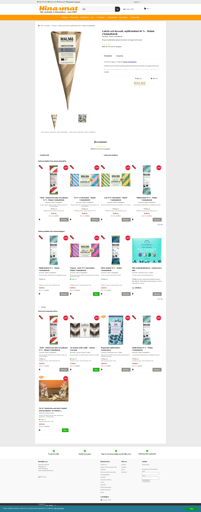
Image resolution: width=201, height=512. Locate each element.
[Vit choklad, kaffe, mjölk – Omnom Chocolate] (72, 317)
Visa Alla (160, 224)
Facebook (71, 2)
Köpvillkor (103, 477)
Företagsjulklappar (105, 474)
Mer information (59, 508)
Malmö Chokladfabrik (115, 36)
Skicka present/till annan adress (108, 472)
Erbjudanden (112, 17)
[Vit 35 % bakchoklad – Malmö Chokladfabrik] (72, 167)
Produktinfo (108, 56)
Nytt (92, 17)
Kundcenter (135, 17)
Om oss (102, 482)
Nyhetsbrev (103, 484)
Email (143, 471)
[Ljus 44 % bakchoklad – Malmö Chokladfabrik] (103, 167)
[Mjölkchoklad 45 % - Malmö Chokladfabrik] (134, 167)
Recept (102, 492)
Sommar (65, 17)
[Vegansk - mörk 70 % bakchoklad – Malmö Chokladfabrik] (72, 237)
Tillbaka (43, 307)
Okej (191, 509)
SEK (129, 9)
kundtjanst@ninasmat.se (48, 470)
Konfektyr (47, 25)
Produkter (101, 17)
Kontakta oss (103, 464)
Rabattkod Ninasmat (105, 489)
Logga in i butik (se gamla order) (108, 467)
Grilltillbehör (84, 17)
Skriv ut (154, 78)
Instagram (77, 2)
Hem (42, 25)
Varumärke (119, 56)
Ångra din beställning (105, 479)
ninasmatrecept (145, 464)
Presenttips (74, 17)
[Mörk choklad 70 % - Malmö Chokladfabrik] (103, 237)
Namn (143, 476)
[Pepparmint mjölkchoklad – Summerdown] (103, 317)
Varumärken (123, 17)
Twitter (123, 469)
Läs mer (106, 72)
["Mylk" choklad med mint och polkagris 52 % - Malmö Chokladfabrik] (41, 167)
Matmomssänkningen (105, 487)
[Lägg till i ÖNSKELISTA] (39, 219)
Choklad (54, 25)
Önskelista (103, 469)
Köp (96, 294)
